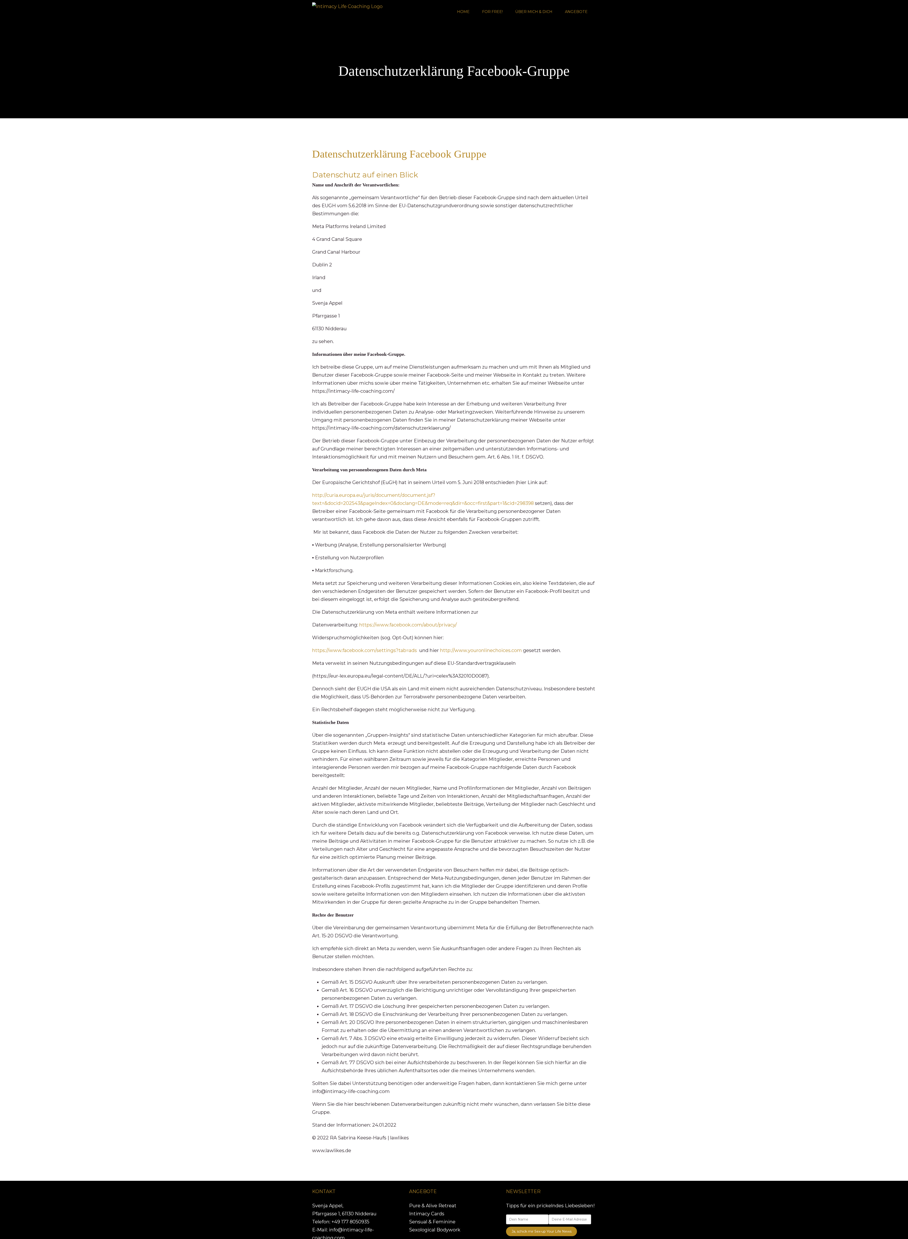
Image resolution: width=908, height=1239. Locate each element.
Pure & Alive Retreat (432, 1205)
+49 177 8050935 (350, 1222)
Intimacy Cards (426, 1214)
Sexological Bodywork (434, 1230)
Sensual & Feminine (432, 1222)
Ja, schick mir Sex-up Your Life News (542, 1231)
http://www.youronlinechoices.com (481, 650)
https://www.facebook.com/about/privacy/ (408, 625)
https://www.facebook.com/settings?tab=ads (364, 650)
